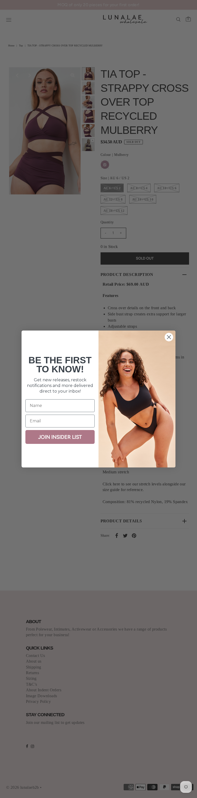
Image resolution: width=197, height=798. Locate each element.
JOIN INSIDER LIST (60, 437)
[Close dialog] (168, 337)
